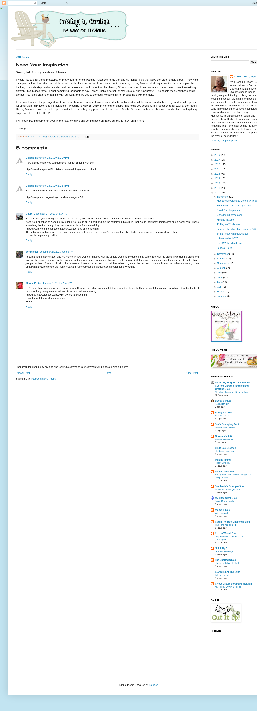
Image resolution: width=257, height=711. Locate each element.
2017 (217, 159)
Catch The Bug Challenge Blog (232, 521)
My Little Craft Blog (226, 498)
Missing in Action (226, 219)
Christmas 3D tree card (229, 215)
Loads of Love (224, 248)
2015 (217, 169)
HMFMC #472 (222, 415)
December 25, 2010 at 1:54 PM (52, 185)
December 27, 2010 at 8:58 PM (56, 251)
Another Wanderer (224, 439)
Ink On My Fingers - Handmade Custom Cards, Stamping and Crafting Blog (232, 385)
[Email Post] (86, 136)
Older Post (192, 372)
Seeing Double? (222, 404)
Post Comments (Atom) (43, 378)
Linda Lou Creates (225, 448)
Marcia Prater (33, 283)
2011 (217, 188)
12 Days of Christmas (228, 224)
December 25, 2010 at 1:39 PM (52, 157)
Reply (29, 174)
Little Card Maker (225, 471)
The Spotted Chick (225, 560)
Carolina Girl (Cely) (245, 76)
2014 (217, 173)
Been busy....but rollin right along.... (236, 205)
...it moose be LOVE (227, 238)
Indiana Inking (223, 459)
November (223, 254)
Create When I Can (225, 533)
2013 (217, 178)
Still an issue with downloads (232, 233)
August (221, 268)
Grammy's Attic (224, 436)
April (220, 286)
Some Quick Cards (224, 501)
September (223, 263)
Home (108, 372)
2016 (217, 164)
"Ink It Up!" (221, 548)
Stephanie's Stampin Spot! (230, 486)
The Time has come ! (225, 525)
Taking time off (222, 575)
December (223, 196)
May (219, 282)
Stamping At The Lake (227, 572)
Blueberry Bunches (224, 451)
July (219, 272)
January (222, 296)
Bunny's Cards (223, 412)
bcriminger (32, 251)
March (221, 291)
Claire (29, 213)
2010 (217, 192)
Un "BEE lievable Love (229, 243)
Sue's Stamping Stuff (227, 424)
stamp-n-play (222, 510)
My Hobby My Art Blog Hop (228, 587)
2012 (217, 183)
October (221, 258)
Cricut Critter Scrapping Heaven (233, 583)
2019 (217, 155)
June (220, 277)
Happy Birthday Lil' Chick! (227, 563)
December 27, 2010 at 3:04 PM (50, 213)
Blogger (153, 685)
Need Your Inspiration (229, 210)
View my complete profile (224, 140)
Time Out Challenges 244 (227, 489)
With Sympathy (222, 513)
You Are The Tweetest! (226, 427)
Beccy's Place (223, 400)
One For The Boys (224, 551)
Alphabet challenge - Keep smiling (231, 392)
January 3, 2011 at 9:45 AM (57, 283)
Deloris (30, 157)
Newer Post (23, 372)
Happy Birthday (222, 463)
